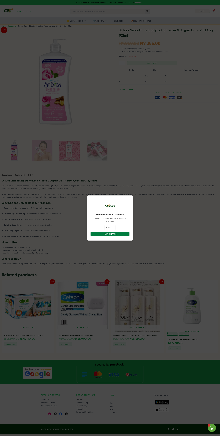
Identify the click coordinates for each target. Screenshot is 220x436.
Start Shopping (110, 234)
